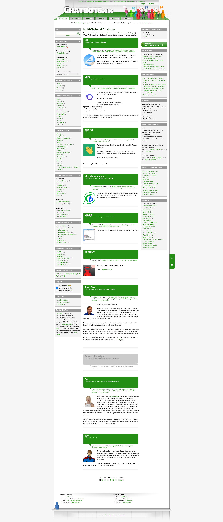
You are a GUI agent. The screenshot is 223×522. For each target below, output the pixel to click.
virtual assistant (95, 217)
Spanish (59, 90)
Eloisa (144, 141)
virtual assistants (99, 1)
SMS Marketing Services (150, 190)
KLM (94, 50)
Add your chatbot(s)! (63, 302)
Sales (103, 51)
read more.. (148, 23)
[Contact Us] (172, 265)
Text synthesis (119, 51)
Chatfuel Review (148, 210)
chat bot (106, 1)
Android (59, 101)
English (109, 50)
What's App (60, 122)
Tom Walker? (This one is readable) (154, 69)
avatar (58, 328)
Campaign (62, 230)
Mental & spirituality (63, 153)
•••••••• (68, 35)
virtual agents (90, 1)
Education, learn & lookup (65, 144)
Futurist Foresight (95, 356)
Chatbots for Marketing (150, 192)
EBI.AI (95, 87)
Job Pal (89, 129)
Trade (58, 163)
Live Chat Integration (149, 186)
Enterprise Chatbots (149, 188)
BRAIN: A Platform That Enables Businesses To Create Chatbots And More (154, 80)
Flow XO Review (148, 235)
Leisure (59, 150)
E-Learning (60, 240)
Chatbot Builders (148, 194)
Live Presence (97, 186)
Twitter (59, 118)
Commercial (131, 51)
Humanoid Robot (62, 187)
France (59, 68)
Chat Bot (59, 252)
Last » (120, 480)
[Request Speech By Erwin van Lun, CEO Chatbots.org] (172, 257)
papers (81, 498)
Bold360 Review (148, 237)
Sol (86, 379)
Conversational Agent (63, 258)
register (104, 270)
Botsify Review (147, 243)
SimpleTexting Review (150, 245)
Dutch (58, 84)
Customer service (97, 188)
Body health (60, 136)
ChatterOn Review (148, 214)
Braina (88, 215)
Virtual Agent (61, 260)
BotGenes (96, 297)
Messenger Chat (148, 182)
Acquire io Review (148, 247)
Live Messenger (62, 112)
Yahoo (59, 124)
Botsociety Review (148, 216)
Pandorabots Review (149, 233)
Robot (59, 191)
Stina (87, 77)
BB (86, 40)
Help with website (148, 64)
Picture (125, 88)
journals (76, 498)
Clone (59, 238)
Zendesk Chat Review (150, 222)
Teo (87, 435)
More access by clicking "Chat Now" (154, 67)
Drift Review (147, 220)
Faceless (110, 226)
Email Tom (146, 37)
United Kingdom (62, 61)
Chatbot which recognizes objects (153, 89)
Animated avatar (62, 181)
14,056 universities (75, 502)
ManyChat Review (148, 208)
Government (60, 148)
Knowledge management (67, 234)
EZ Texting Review (149, 224)
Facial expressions (102, 299)
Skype (59, 116)
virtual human (130, 1)
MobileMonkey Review (150, 206)
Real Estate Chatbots (149, 173)
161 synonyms (127, 502)
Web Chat (146, 179)
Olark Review (147, 229)
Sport (58, 161)
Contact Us (122, 515)
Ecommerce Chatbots (149, 175)
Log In (143, 4)
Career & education (115, 140)
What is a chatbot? (62, 300)
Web (112, 50)
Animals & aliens (114, 260)
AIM (58, 99)
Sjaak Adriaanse (156, 149)
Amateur (94, 262)
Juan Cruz (90, 287)
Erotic (121, 260)
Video (58, 195)
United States (61, 53)
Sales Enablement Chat (150, 171)
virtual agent (94, 289)
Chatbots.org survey (81, 23)
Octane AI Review (148, 241)
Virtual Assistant (62, 262)
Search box (60, 193)
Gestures (110, 299)
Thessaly (90, 251)
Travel (121, 88)
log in (110, 270)
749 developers (127, 498)
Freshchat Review (148, 231)
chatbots (92, 33)
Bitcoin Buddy (148, 151)
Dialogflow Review (149, 226)
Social (59, 159)
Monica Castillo (156, 157)
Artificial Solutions (98, 389)
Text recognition (109, 51)
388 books (70, 496)
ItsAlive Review (147, 212)
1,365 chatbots (126, 496)
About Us (107, 515)
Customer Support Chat (150, 184)
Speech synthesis (127, 225)
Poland (59, 63)
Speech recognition (115, 225)
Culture (59, 142)
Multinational (61, 47)
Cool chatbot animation (150, 95)
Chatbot (80, 1)
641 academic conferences (75, 500)
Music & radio (61, 157)
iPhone (59, 110)
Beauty (59, 134)
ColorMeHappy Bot (150, 159)
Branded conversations (121, 50)
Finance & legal (107, 188)
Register (151, 4)
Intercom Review (148, 218)
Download (60, 103)
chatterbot (140, 1)
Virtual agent (61, 304)
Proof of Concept (114, 391)
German (59, 88)
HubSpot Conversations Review (153, 239)
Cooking (59, 140)
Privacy (114, 515)
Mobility (99, 51)
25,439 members (128, 500)
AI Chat (145, 177)
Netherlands (60, 65)
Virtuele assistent (94, 176)
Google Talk (60, 108)
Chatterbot (60, 256)
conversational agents (120, 1)
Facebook (60, 105)
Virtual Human (61, 264)
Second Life (60, 114)
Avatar (125, 51)
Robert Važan (97, 446)
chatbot (88, 42)
